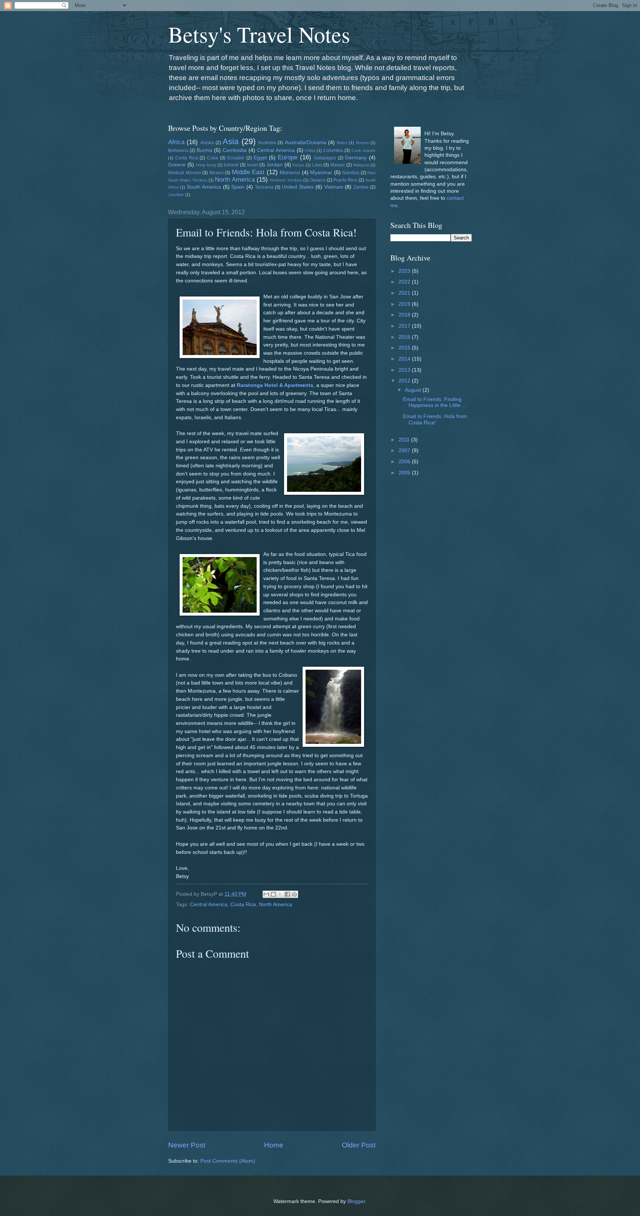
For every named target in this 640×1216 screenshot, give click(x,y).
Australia (267, 142)
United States (298, 187)
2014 (405, 359)
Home (273, 1145)
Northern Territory (286, 180)
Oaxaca (317, 180)
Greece (177, 165)
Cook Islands (363, 150)
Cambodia (235, 150)
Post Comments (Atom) (227, 1161)
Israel (252, 165)
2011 (405, 440)
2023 (405, 271)
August (414, 390)
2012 (405, 381)
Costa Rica (186, 157)
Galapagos (325, 157)
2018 (405, 315)
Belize (342, 142)
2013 (405, 370)
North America (234, 179)
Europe (287, 157)
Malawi (337, 165)
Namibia (350, 172)
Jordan (274, 165)
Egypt (260, 157)
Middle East (248, 172)
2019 (405, 304)
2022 (405, 282)
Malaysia (361, 165)
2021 (405, 293)
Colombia (333, 150)
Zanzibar (176, 194)
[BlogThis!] (273, 894)
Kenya (298, 165)
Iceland (231, 165)
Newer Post (186, 1145)
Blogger (356, 1201)
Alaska (207, 142)
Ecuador (235, 157)
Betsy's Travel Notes (259, 34)
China (310, 150)
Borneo (362, 142)
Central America (276, 150)
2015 (405, 348)
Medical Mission (184, 172)
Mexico (216, 172)
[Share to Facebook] (287, 894)
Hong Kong (206, 165)
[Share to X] (280, 894)
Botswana (178, 150)
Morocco (290, 172)
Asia (231, 141)
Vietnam (333, 187)
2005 (405, 473)
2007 (405, 450)
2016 (405, 337)
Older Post (359, 1145)
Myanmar (321, 172)
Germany (356, 157)
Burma (204, 150)
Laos (317, 165)
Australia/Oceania (305, 142)
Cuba (212, 157)
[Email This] (266, 894)
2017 (405, 326)
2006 (405, 461)
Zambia (361, 187)
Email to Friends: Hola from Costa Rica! (435, 419)
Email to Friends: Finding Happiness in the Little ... (434, 402)
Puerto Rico (345, 180)
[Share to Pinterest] (294, 894)
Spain (237, 187)
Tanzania (264, 187)
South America (204, 187)
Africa (176, 142)
